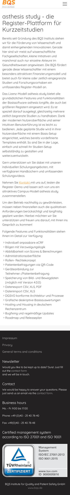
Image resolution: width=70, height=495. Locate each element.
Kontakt (25, 182)
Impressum (9, 338)
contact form (19, 370)
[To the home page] (8, 4)
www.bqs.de (35, 487)
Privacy (7, 345)
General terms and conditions (22, 352)
